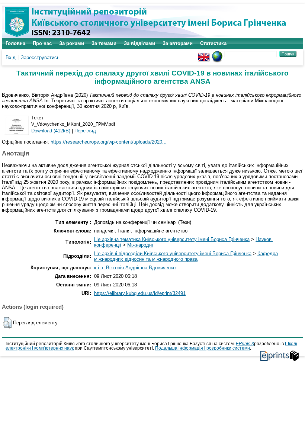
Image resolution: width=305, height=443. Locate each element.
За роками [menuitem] (71, 43)
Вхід (11, 57)
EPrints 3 (245, 343)
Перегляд (85, 131)
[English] (204, 54)
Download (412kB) (50, 131)
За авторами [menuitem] (178, 43)
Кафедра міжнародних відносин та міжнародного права (186, 256)
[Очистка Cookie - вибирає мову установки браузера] (217, 54)
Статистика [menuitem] (213, 43)
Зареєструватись (40, 57)
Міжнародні (140, 245)
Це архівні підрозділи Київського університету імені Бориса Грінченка (172, 253)
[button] (7, 322)
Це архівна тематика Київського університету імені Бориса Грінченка (172, 239)
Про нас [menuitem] (42, 43)
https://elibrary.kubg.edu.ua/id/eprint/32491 (140, 293)
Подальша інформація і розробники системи (202, 348)
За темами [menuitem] (104, 43)
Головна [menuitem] (15, 43)
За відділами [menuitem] (139, 43)
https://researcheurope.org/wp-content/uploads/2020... (109, 142)
